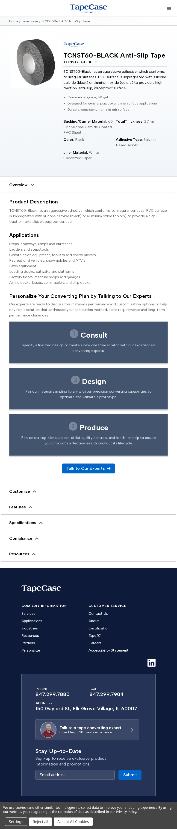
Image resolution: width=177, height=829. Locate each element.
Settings (16, 821)
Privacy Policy (126, 811)
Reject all (40, 821)
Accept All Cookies (73, 821)
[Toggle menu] (168, 8)
